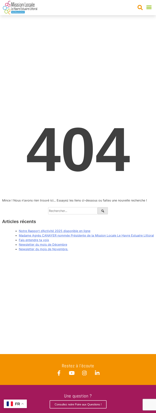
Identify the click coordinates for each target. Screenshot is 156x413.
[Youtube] (71, 372)
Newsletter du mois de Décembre (43, 244)
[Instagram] (84, 372)
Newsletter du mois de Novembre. (43, 249)
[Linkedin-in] (97, 372)
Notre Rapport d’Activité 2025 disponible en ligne (54, 231)
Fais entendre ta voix (34, 240)
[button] (140, 7)
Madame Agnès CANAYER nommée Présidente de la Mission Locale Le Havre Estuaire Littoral (86, 235)
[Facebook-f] (58, 372)
